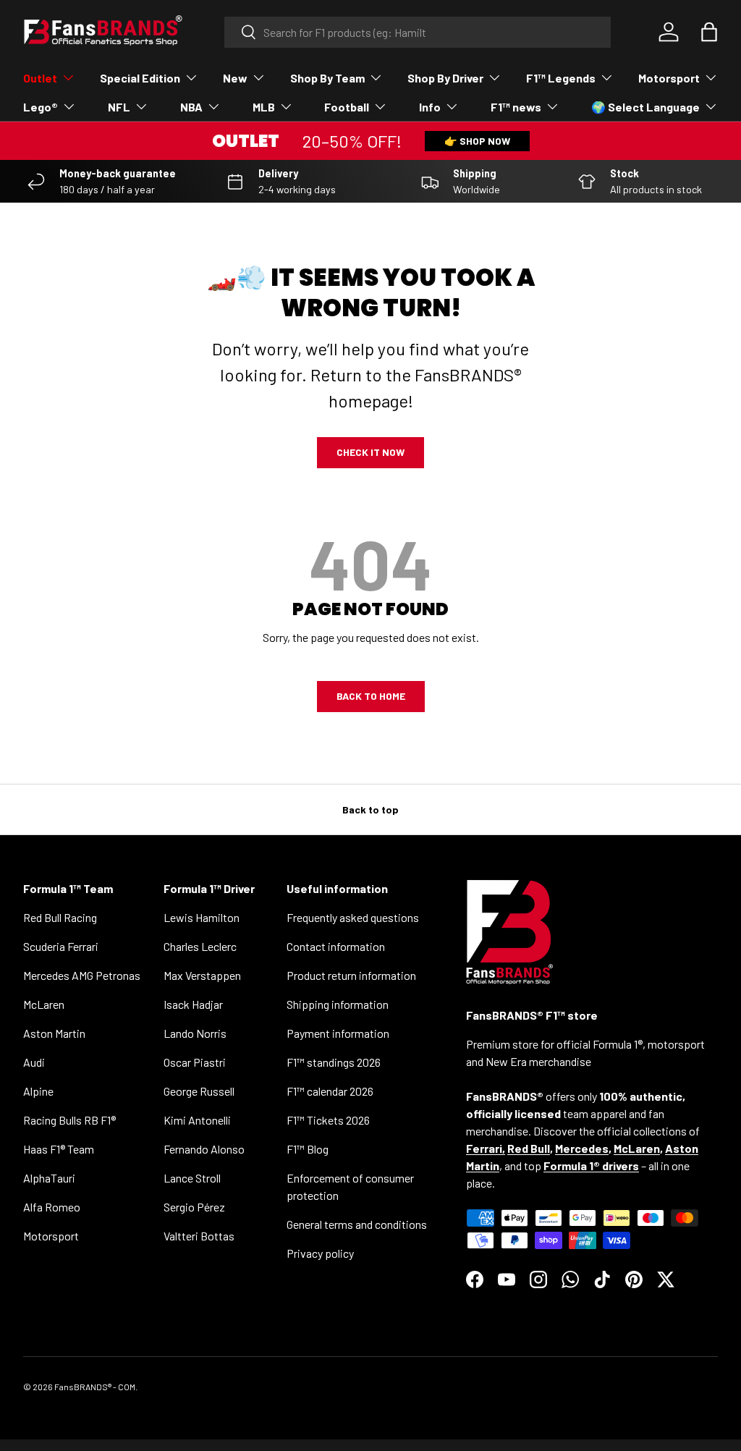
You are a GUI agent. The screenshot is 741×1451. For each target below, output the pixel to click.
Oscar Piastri (195, 1062)
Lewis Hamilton (202, 917)
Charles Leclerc (200, 946)
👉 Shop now (477, 141)
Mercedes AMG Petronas (81, 975)
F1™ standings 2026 (334, 1062)
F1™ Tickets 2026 (328, 1120)
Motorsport (51, 1236)
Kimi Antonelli (197, 1120)
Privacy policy (320, 1253)
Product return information (351, 975)
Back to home (370, 696)
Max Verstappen (202, 975)
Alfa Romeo (51, 1207)
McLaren (43, 1004)
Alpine (38, 1091)
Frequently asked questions (353, 917)
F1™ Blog (308, 1149)
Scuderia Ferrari (60, 946)
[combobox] (417, 32)
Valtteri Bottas (199, 1236)
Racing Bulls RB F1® (69, 1120)
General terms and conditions (357, 1224)
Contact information (336, 946)
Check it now (370, 452)
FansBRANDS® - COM (94, 1387)
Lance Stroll (192, 1178)
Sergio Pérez (194, 1207)
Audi (34, 1062)
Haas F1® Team (58, 1149)
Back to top (370, 809)
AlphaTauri (49, 1178)
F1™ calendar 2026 (330, 1091)
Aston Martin (54, 1033)
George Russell (199, 1091)
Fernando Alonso (204, 1149)
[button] (709, 32)
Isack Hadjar (193, 1004)
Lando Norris (195, 1033)
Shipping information (338, 1004)
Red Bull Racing (60, 917)
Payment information (338, 1033)
